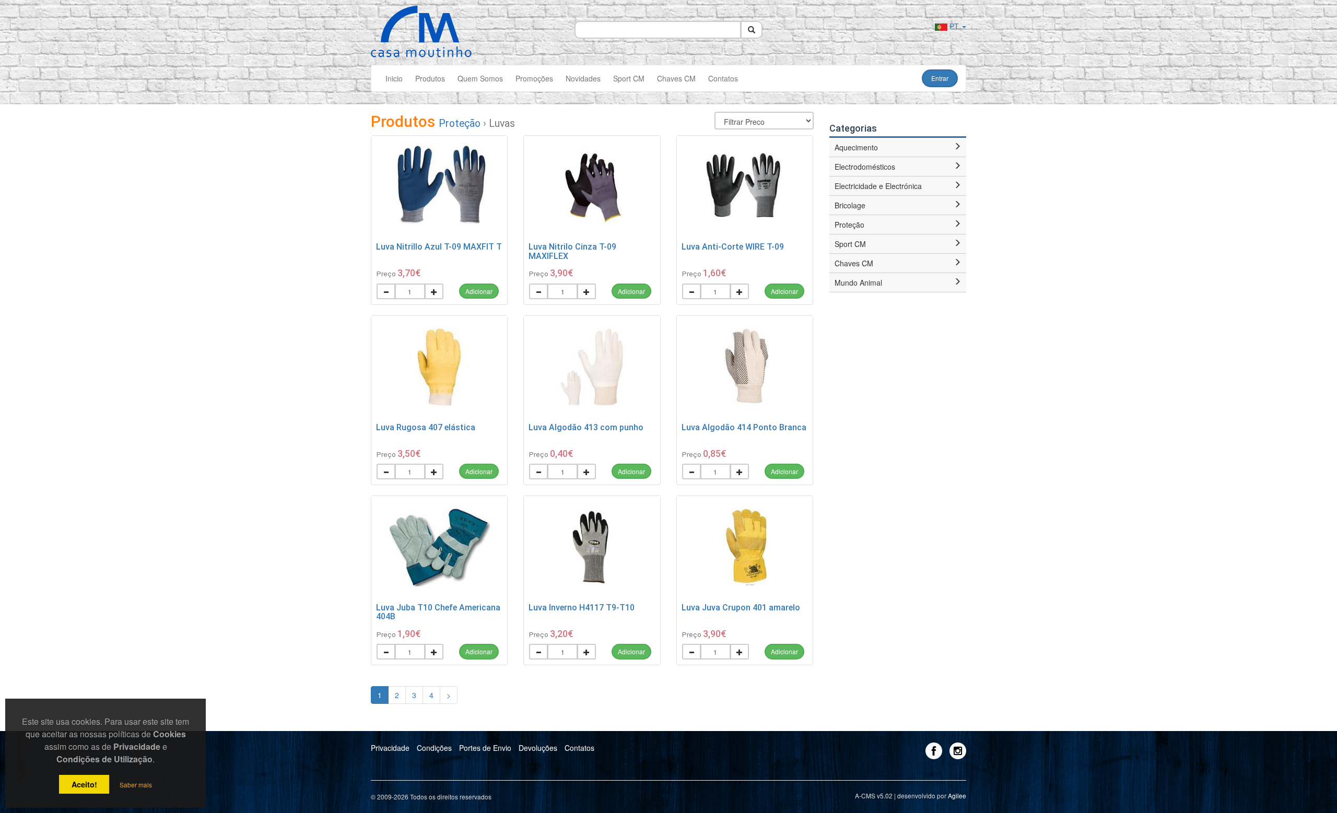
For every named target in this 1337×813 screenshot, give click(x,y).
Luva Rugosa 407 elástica (425, 427)
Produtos (430, 78)
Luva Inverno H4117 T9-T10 (582, 607)
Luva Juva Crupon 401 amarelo (741, 607)
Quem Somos (480, 78)
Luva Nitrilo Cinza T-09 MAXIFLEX (572, 251)
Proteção (459, 123)
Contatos (723, 78)
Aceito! (84, 784)
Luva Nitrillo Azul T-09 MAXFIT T (439, 247)
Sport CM (628, 78)
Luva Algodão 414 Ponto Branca (744, 427)
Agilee (957, 795)
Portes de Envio (485, 748)
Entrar (939, 78)
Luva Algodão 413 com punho (586, 427)
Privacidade (390, 748)
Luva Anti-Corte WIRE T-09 (733, 247)
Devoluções (538, 748)
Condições (434, 748)
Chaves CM (676, 78)
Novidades (583, 78)
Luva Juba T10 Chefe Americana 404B (438, 612)
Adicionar (478, 291)
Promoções (534, 78)
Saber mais (136, 784)
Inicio (394, 78)
